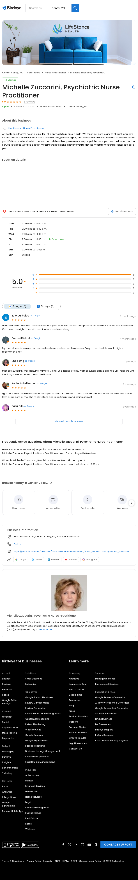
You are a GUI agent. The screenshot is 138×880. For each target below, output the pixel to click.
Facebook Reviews (35, 745)
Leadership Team (78, 684)
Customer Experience (37, 756)
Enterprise (30, 684)
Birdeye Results (77, 737)
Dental (29, 780)
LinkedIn (55, 559)
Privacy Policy (34, 861)
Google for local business (39, 697)
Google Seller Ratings (9, 702)
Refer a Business (104, 735)
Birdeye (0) (47, 306)
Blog (71, 705)
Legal (28, 802)
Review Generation (35, 708)
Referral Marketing (35, 724)
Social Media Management (40, 761)
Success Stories (77, 727)
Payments (8, 738)
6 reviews (29, 101)
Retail (28, 823)
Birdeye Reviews (78, 732)
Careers (73, 721)
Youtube (73, 559)
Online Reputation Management (43, 713)
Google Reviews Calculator (110, 697)
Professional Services (107, 684)
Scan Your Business (106, 713)
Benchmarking (10, 767)
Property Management (37, 807)
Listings (6, 678)
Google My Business (36, 740)
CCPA (74, 861)
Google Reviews (34, 735)
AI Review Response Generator (112, 702)
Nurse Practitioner (55, 72)
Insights (6, 762)
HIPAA (66, 861)
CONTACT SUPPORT (118, 844)
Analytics (7, 791)
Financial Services (35, 786)
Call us (17, 544)
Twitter (38, 559)
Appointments (10, 727)
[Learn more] (69, 593)
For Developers (103, 724)
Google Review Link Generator (111, 708)
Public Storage (33, 812)
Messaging (8, 751)
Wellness (30, 829)
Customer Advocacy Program (111, 740)
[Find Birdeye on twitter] (69, 844)
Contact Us (75, 748)
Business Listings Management (42, 751)
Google (22, 559)
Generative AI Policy (90, 861)
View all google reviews (69, 421)
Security (47, 861)
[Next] (131, 503)
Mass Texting (9, 732)
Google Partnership (8, 804)
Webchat (7, 716)
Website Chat (33, 729)
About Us (74, 678)
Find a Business (103, 718)
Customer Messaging (37, 718)
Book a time (75, 694)
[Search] (75, 8)
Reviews (6, 684)
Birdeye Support (104, 729)
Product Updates (78, 716)
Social (5, 722)
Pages (5, 694)
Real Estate (31, 818)
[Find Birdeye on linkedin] (76, 844)
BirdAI (5, 786)
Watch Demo (76, 689)
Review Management (37, 702)
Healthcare (33, 72)
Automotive (32, 775)
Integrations (9, 797)
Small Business (33, 678)
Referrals (7, 689)
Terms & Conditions (13, 861)
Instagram (91, 559)
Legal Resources (78, 743)
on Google (35, 315)
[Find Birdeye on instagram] (82, 844)
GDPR (57, 861)
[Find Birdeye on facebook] (63, 844)
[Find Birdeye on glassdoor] (96, 844)
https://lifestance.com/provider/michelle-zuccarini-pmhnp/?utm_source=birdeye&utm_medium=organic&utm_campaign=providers (72, 551)
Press (72, 711)
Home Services (33, 796)
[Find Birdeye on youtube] (89, 844)
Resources (74, 700)
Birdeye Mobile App (12, 811)
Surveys (6, 756)
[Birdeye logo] (12, 8)
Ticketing (7, 773)
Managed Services (105, 678)
